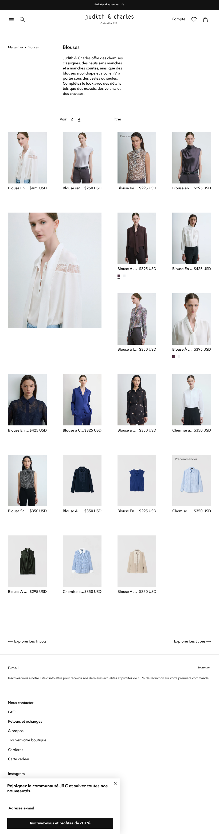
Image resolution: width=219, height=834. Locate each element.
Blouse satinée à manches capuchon (73, 188)
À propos (16, 731)
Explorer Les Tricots (30, 642)
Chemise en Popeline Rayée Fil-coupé (73, 592)
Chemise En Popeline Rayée (183, 511)
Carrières (15, 750)
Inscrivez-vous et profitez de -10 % (60, 823)
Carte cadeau (19, 759)
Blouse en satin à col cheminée (183, 188)
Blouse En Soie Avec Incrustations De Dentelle (19, 188)
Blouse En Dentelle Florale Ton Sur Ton (19, 431)
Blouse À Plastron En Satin (73, 511)
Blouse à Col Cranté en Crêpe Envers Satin (73, 431)
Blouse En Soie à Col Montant (183, 269)
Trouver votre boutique (27, 740)
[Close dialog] (115, 783)
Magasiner (15, 47)
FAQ (11, 712)
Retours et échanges (25, 722)
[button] (11, 19)
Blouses (33, 47)
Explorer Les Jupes (190, 642)
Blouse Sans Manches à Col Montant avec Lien (19, 511)
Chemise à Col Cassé (183, 431)
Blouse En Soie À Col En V (128, 511)
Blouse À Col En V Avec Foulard (128, 269)
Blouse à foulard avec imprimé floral (128, 350)
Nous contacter (20, 703)
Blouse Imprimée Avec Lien (128, 188)
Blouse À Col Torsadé (19, 592)
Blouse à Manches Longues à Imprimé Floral (128, 431)
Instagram (16, 774)
